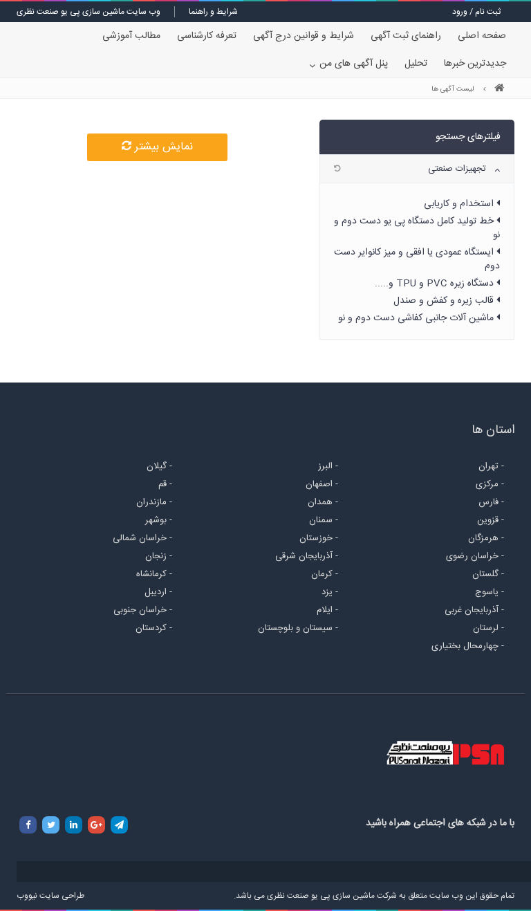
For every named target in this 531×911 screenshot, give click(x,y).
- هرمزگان (486, 538)
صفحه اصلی (482, 36)
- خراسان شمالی (142, 538)
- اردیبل (158, 592)
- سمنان (323, 520)
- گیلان (159, 466)
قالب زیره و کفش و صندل (444, 301)
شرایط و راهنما (213, 11)
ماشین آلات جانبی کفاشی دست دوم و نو (417, 318)
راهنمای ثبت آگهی (406, 36)
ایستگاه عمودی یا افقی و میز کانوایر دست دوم (417, 259)
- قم (165, 484)
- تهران (491, 466)
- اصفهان (322, 484)
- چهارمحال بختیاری (467, 646)
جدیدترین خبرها (475, 63)
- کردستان (154, 628)
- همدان (323, 502)
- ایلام (327, 610)
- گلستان (488, 574)
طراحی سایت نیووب (50, 896)
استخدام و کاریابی (460, 204)
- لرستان (488, 628)
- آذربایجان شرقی (306, 556)
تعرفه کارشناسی (206, 36)
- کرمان (324, 574)
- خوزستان (318, 538)
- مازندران (154, 502)
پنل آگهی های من (353, 63)
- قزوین (490, 520)
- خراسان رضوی (475, 556)
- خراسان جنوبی (142, 610)
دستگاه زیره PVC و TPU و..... (435, 283)
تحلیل (415, 63)
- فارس (491, 502)
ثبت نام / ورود (476, 11)
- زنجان (158, 556)
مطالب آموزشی (131, 36)
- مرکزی (490, 484)
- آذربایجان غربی (474, 610)
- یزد (330, 592)
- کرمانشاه (154, 574)
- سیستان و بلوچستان (298, 628)
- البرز (328, 466)
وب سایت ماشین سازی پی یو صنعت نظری (88, 11)
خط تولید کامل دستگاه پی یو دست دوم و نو (417, 228)
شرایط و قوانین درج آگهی (303, 36)
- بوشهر (158, 520)
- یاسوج (489, 592)
